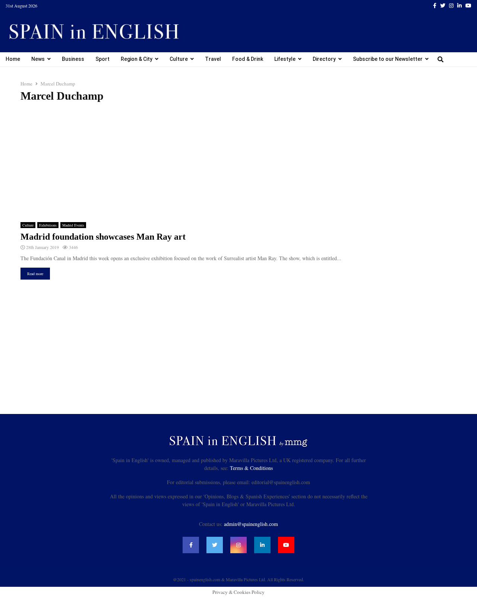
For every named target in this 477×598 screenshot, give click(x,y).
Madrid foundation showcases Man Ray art (103, 237)
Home (13, 59)
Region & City (136, 59)
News (38, 59)
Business (73, 59)
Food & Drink (247, 59)
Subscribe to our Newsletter (388, 59)
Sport (102, 59)
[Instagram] (238, 545)
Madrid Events (73, 225)
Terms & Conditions (251, 467)
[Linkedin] (262, 545)
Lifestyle (285, 59)
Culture (179, 59)
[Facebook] (191, 545)
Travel (213, 59)
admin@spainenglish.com (251, 523)
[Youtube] (286, 545)
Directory (324, 59)
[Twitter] (214, 545)
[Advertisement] (238, 162)
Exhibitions (48, 225)
